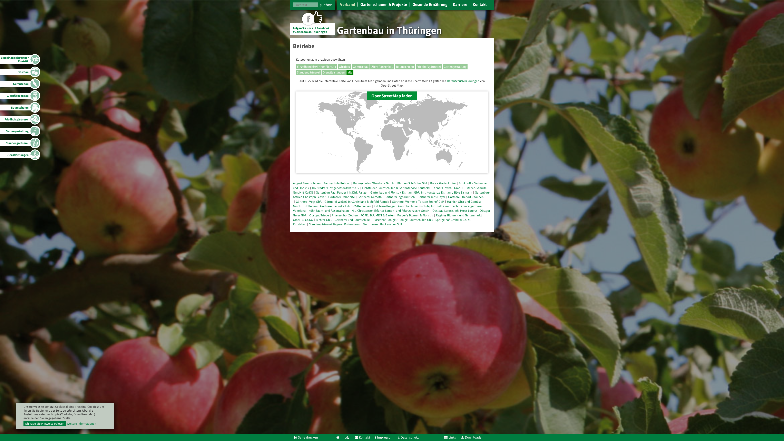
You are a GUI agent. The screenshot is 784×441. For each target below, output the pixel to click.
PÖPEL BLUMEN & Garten (377, 215)
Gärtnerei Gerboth (370, 197)
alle (349, 72)
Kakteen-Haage (384, 206)
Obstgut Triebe (319, 215)
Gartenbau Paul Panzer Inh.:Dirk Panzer (342, 192)
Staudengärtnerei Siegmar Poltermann (334, 224)
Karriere (460, 4)
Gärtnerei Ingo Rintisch (399, 197)
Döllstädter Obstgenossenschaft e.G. (335, 188)
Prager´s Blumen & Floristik (415, 215)
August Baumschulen (307, 183)
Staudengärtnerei (308, 72)
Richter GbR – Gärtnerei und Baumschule (343, 220)
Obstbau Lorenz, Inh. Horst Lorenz (454, 210)
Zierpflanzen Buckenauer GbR (382, 224)
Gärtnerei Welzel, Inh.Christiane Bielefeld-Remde (356, 201)
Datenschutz (410, 437)
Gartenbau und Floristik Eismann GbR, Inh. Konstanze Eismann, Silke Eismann (421, 192)
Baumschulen (405, 66)
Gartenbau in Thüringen (389, 30)
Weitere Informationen (81, 423)
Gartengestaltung (455, 66)
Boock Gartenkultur (443, 183)
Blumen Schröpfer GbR (412, 183)
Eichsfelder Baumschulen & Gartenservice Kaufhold (396, 188)
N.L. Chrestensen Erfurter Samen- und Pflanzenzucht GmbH (391, 210)
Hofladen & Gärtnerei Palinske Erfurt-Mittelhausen (337, 206)
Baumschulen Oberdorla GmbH (373, 183)
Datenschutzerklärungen (463, 81)
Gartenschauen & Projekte (383, 4)
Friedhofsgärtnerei (429, 66)
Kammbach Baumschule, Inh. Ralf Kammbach (428, 206)
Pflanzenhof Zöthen (345, 215)
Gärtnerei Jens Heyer (431, 197)
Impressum (385, 437)
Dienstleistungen (334, 72)
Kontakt (480, 4)
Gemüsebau (361, 66)
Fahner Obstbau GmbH (447, 188)
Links (452, 437)
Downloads (473, 437)
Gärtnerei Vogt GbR (309, 201)
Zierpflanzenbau (382, 66)
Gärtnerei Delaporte (341, 197)
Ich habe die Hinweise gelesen (44, 423)
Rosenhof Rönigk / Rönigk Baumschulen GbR (403, 220)
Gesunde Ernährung (430, 4)
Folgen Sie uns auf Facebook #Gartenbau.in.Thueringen (311, 30)
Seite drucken (308, 437)
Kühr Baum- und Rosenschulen (328, 210)
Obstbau (344, 66)
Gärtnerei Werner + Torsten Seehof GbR (418, 201)
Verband (347, 4)
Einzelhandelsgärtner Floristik (316, 66)
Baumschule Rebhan (336, 183)
